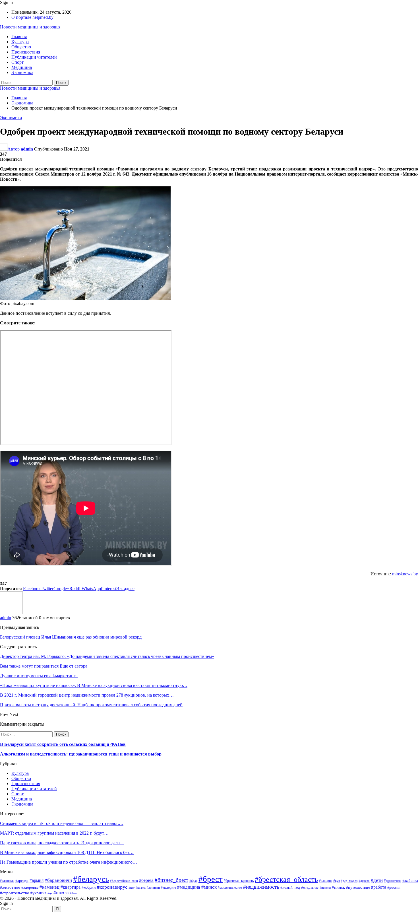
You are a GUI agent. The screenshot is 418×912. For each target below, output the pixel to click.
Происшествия (25, 52)
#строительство (14, 892)
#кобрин (89, 887)
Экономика (22, 72)
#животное (10, 887)
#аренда (21, 881)
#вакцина (325, 880)
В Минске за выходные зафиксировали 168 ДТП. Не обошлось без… (67, 852)
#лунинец (153, 887)
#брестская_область (286, 879)
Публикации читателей (34, 57)
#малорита (168, 887)
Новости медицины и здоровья (30, 26)
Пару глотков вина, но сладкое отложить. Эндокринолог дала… (62, 842)
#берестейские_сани (124, 880)
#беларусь (91, 879)
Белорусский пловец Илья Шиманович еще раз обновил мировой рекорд (71, 637)
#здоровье (29, 887)
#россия (393, 887)
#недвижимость (261, 887)
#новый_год (290, 888)
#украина (38, 893)
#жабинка (410, 881)
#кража (141, 887)
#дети (377, 880)
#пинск (338, 887)
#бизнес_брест (171, 880)
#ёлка (73, 893)
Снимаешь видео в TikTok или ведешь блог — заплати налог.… (61, 823)
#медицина (188, 887)
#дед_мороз (349, 880)
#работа (378, 887)
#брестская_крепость (239, 880)
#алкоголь (7, 880)
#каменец (49, 887)
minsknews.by (405, 573)
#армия (37, 880)
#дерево (364, 880)
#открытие (309, 888)
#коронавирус (112, 887)
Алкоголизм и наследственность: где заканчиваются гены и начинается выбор (81, 754)
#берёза (146, 880)
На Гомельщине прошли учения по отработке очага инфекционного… (68, 862)
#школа (61, 892)
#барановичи (58, 880)
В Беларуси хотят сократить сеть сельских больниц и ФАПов (63, 744)
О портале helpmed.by (32, 17)
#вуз (336, 880)
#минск (209, 887)
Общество (21, 46)
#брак (193, 880)
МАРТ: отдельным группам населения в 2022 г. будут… (54, 833)
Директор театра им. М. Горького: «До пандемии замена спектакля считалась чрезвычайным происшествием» (107, 656)
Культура (20, 41)
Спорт (17, 62)
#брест (210, 879)
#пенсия (325, 887)
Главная (19, 36)
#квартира (70, 887)
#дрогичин (392, 880)
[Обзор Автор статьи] (11, 612)
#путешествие (358, 887)
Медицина (21, 67)
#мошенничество (230, 888)
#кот (131, 887)
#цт (49, 893)
